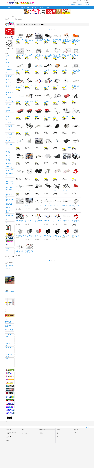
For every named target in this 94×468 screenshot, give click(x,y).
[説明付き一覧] (44, 24)
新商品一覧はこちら (8, 25)
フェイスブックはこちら (8, 50)
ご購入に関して (8, 356)
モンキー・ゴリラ (28, 21)
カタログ (24, 429)
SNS (6, 366)
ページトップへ (87, 427)
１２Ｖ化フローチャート (9, 347)
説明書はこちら (8, 352)
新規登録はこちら (80, 4)
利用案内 (7, 250)
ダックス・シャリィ (19, 21)
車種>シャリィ (8, 343)
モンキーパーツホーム (8, 429)
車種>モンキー (8, 336)
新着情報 (24, 432)
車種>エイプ (7, 345)
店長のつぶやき (25, 433)
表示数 (18, 24)
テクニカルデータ (8, 334)
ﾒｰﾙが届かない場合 (8, 358)
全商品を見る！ (8, 55)
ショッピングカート (8, 436)
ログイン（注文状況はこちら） (72, 4)
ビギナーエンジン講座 (9, 354)
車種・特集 (41, 432)
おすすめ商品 (41, 433)
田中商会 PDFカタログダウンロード (9, 361)
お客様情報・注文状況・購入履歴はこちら (11, 432)
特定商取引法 (7, 248)
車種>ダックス (58, 432)
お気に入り (7, 433)
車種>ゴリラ (7, 338)
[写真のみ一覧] (42, 24)
